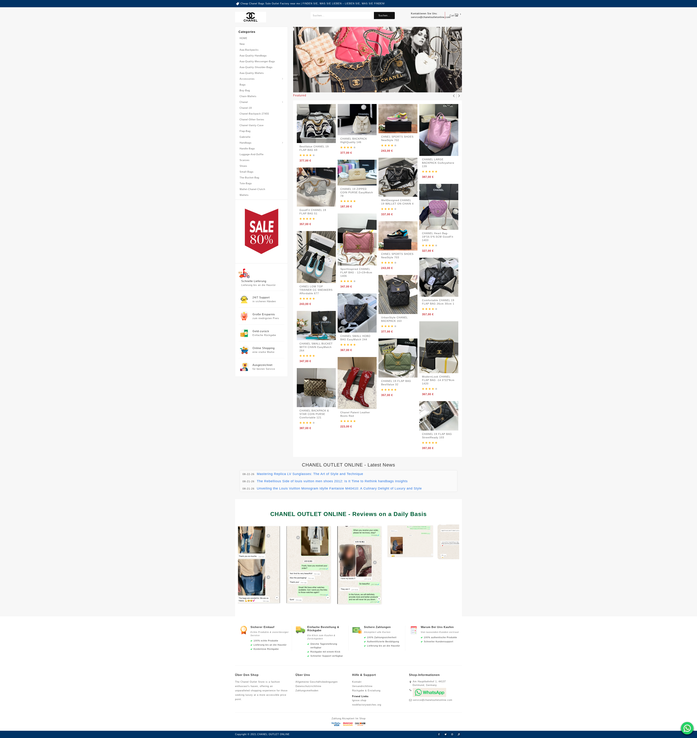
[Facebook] (439, 734)
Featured (299, 95)
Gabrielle (245, 137)
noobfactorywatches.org (366, 704)
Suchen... (384, 15)
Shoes (243, 166)
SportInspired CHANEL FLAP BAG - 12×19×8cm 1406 (356, 272)
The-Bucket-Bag (249, 177)
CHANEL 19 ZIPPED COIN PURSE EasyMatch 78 (356, 192)
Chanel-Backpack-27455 (254, 113)
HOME (243, 38)
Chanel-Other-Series (252, 119)
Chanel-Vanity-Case (252, 125)
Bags (243, 84)
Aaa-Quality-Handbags (253, 55)
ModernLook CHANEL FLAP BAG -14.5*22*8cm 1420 (438, 380)
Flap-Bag (245, 131)
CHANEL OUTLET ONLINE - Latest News (348, 465)
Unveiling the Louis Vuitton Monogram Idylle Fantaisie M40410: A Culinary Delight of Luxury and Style (339, 481)
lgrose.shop (359, 700)
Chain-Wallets (248, 96)
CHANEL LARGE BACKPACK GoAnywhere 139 (438, 163)
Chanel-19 (246, 108)
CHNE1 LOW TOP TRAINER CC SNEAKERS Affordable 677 (316, 290)
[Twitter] (445, 734)
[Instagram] (452, 734)
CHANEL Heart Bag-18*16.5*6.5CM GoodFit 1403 (437, 237)
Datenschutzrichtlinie (308, 686)
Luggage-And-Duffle (252, 154)
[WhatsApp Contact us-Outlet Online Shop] (687, 728)
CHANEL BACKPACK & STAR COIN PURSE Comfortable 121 (314, 414)
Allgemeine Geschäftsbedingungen (316, 681)
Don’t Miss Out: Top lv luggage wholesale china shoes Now (304, 488)
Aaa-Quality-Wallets (252, 73)
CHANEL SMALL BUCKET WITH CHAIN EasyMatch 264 (316, 347)
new (242, 44)
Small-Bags (247, 171)
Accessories (247, 79)
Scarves (245, 160)
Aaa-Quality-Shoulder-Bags (256, 67)
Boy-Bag (245, 90)
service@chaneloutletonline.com (432, 700)
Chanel (244, 102)
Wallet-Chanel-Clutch (252, 189)
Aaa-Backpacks (249, 49)
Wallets (244, 195)
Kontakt (357, 681)
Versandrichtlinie (362, 686)
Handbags (246, 142)
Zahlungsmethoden (306, 690)
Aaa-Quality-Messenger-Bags (257, 61)
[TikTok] (458, 734)
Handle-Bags (247, 148)
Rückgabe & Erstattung (366, 690)
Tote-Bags (246, 183)
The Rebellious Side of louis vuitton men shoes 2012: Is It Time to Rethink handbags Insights (332, 474)
